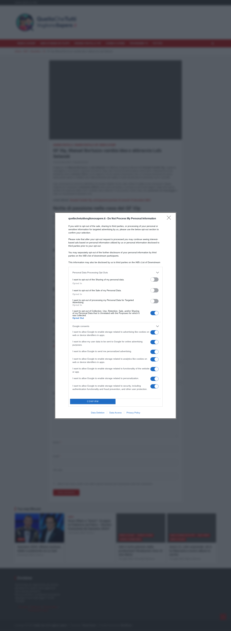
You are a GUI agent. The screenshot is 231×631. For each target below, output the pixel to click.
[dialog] (115, 316)
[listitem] (115, 272)
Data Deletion (97, 412)
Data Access (115, 412)
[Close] (170, 219)
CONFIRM (93, 401)
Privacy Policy (133, 412)
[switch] (154, 279)
